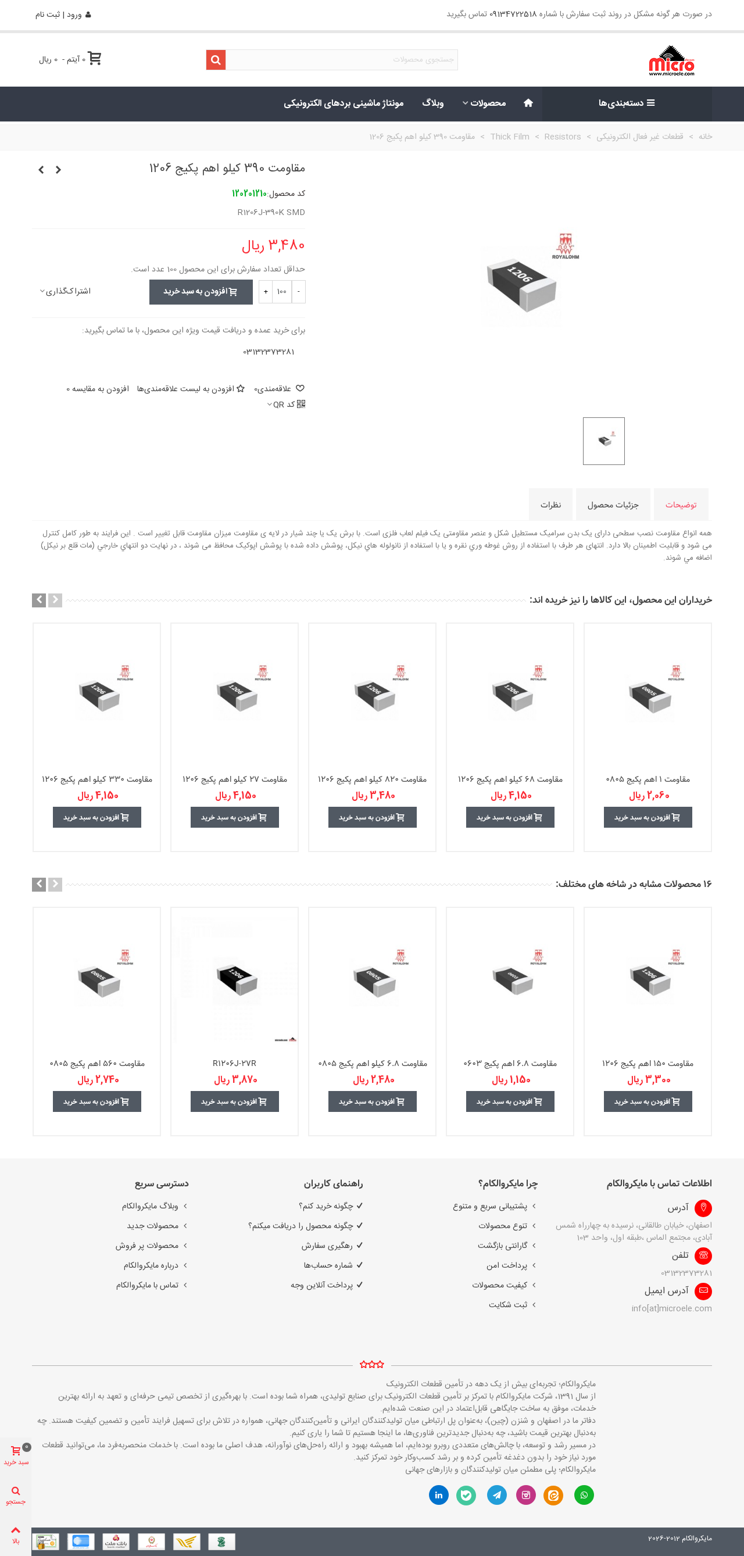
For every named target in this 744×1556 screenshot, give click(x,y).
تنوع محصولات (502, 1226)
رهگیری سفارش (327, 1246)
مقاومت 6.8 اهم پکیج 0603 (510, 1064)
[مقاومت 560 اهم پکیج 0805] (97, 980)
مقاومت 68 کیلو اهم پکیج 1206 (510, 780)
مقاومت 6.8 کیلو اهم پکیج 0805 (372, 1064)
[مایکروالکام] (634, 60)
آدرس (678, 1208)
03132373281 (268, 352)
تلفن (680, 1256)
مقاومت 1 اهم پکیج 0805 (648, 780)
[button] (55, 600)
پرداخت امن (507, 1266)
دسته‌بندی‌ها (621, 103)
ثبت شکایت (508, 1305)
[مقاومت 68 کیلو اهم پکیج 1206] (510, 696)
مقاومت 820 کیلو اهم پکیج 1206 (372, 780)
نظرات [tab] (551, 505)
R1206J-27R (234, 1064)
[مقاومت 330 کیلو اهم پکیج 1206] (97, 696)
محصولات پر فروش (147, 1246)
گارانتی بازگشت (502, 1246)
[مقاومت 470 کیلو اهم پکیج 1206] (40, 171)
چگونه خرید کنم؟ (326, 1207)
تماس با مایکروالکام (147, 1286)
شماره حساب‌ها (328, 1266)
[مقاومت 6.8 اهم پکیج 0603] (510, 980)
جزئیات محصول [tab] (613, 505)
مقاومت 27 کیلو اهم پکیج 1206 (235, 780)
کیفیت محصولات (499, 1286)
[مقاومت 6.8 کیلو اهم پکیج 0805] (372, 980)
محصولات (488, 103)
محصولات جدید (152, 1226)
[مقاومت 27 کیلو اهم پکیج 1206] (234, 696)
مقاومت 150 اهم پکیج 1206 (647, 1064)
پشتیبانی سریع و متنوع (490, 1207)
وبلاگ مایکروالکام (150, 1207)
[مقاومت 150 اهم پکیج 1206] (648, 980)
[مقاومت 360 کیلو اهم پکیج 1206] (58, 171)
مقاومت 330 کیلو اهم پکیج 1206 (97, 780)
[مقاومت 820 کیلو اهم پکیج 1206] (372, 696)
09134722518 (513, 15)
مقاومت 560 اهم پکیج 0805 (97, 1064)
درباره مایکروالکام (151, 1266)
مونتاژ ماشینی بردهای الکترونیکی (343, 103)
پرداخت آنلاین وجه (322, 1286)
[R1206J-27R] (234, 980)
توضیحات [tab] (681, 505)
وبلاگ (433, 103)
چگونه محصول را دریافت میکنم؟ (300, 1226)
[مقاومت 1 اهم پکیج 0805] (648, 696)
